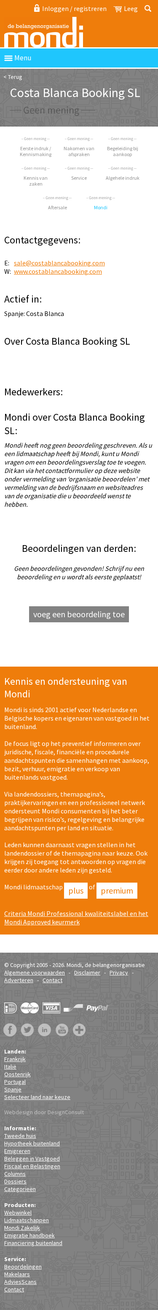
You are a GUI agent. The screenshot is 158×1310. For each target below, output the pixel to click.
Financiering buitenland (33, 1243)
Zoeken (146, 8)
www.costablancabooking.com (58, 271)
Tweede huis (20, 1136)
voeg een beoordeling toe (79, 614)
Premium (117, 890)
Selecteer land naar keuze (37, 1097)
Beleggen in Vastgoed (32, 1158)
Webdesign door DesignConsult (44, 1112)
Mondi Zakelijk (22, 1228)
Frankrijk (15, 1059)
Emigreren (17, 1151)
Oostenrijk (17, 1074)
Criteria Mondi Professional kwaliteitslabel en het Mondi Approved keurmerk (76, 917)
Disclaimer (87, 972)
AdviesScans (20, 1282)
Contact (52, 980)
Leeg (131, 8)
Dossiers (15, 1181)
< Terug (12, 77)
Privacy (119, 972)
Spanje (12, 1089)
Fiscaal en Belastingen (32, 1166)
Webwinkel (18, 1212)
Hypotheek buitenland (32, 1143)
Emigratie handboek (29, 1235)
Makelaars (17, 1274)
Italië (10, 1066)
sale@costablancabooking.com (59, 263)
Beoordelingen (23, 1266)
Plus (75, 890)
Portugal (15, 1082)
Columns (15, 1174)
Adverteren (18, 980)
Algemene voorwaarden (34, 972)
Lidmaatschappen (26, 1220)
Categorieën (20, 1189)
